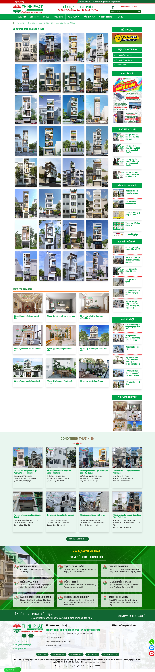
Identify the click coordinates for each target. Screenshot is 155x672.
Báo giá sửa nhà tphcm (131, 281)
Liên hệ (120, 17)
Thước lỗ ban (121, 65)
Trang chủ (21, 17)
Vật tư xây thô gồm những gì (132, 224)
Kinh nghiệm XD (105, 17)
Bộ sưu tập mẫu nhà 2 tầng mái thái (27, 381)
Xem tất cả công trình (78, 539)
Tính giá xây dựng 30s (124, 55)
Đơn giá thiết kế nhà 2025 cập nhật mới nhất (132, 137)
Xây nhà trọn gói (75, 654)
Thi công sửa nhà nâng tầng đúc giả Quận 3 (27, 516)
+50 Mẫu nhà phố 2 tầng (132, 383)
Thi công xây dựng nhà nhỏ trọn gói (60, 515)
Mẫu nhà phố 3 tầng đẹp (132, 348)
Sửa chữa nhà (92, 654)
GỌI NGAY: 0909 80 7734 (130, 616)
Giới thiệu (34, 17)
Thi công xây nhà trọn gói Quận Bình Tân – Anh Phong (127, 516)
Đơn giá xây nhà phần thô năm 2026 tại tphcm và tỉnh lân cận (132, 149)
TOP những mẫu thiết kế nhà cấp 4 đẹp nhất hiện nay (132, 373)
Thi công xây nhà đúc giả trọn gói (92, 515)
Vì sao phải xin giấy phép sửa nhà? (132, 213)
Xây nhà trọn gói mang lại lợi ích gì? (132, 248)
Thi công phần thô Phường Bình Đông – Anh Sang (59, 472)
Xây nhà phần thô (58, 654)
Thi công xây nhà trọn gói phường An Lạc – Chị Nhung (94, 472)
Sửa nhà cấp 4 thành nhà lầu (130, 203)
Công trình (58, 17)
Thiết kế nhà (42, 654)
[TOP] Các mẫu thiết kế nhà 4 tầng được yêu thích (132, 338)
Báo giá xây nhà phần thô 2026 (131, 270)
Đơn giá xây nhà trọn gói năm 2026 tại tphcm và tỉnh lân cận (132, 162)
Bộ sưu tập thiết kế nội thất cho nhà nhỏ (27, 349)
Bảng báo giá (73, 17)
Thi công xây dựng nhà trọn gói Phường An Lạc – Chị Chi (25, 472)
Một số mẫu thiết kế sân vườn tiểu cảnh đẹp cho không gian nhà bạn (132, 361)
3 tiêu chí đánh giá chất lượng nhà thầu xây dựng (133, 260)
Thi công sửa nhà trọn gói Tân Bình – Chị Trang (127, 472)
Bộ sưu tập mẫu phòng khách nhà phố (59, 349)
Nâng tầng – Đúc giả (110, 654)
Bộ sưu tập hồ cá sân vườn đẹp (91, 381)
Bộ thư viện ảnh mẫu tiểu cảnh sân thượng (60, 382)
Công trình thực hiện (77, 438)
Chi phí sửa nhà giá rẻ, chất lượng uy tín (132, 292)
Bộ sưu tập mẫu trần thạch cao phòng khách (91, 317)
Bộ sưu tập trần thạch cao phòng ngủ (61, 316)
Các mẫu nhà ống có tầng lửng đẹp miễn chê (132, 326)
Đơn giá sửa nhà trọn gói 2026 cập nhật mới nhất (132, 174)
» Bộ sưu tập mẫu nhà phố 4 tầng (62, 23)
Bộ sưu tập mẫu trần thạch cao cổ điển (26, 317)
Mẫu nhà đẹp (89, 17)
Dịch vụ (46, 17)
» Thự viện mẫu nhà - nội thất (37, 23)
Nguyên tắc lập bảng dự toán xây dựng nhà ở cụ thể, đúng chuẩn (132, 304)
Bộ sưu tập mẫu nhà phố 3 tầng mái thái (93, 349)
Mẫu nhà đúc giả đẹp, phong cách (131, 192)
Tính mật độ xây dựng (124, 60)
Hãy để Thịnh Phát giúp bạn (32, 614)
